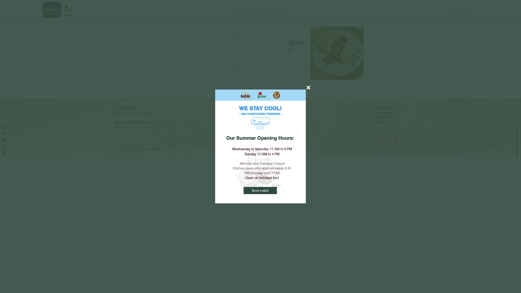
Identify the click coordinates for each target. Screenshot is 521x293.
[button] (308, 88)
